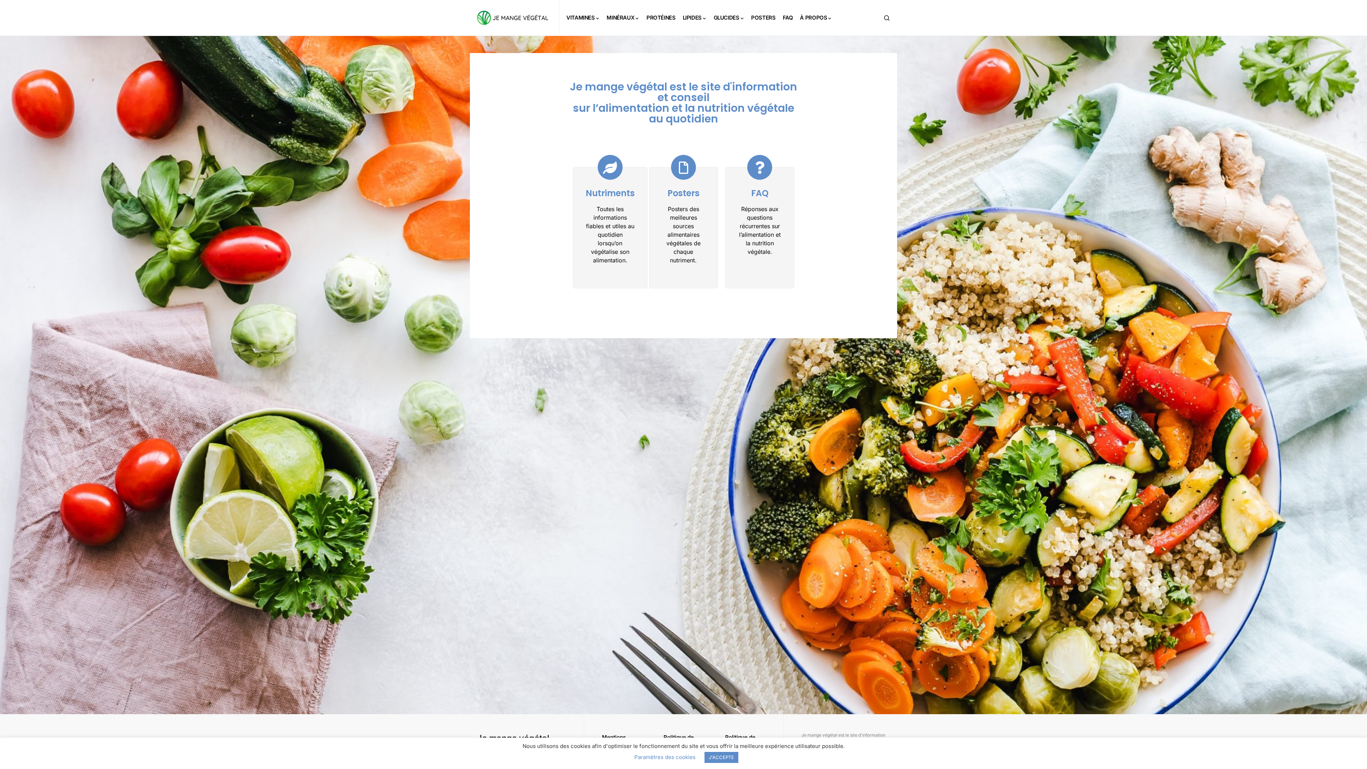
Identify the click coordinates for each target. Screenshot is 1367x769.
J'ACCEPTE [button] (721, 757)
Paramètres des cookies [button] (665, 757)
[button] (887, 18)
